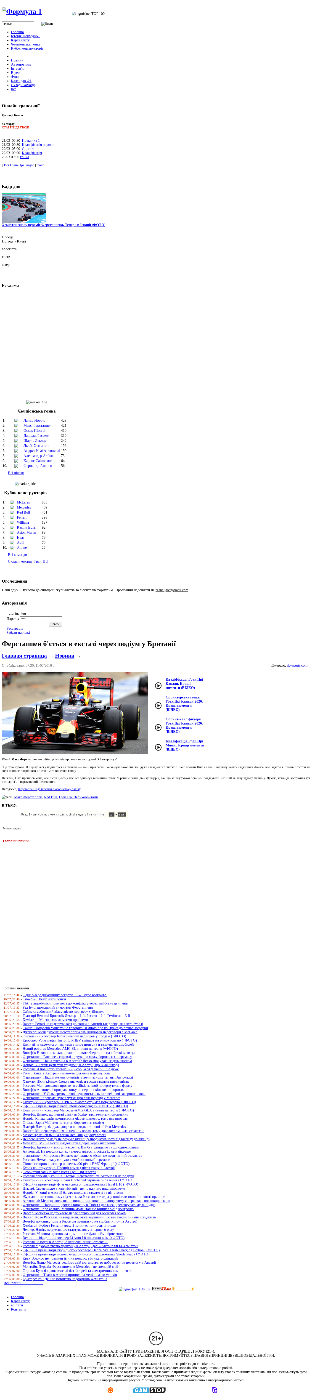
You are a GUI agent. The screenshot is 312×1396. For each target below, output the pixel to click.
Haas (20, 537)
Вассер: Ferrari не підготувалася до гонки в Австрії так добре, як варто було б (83, 1024)
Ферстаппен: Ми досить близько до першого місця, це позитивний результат (82, 1155)
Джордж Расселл (37, 435)
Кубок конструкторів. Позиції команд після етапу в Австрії (69, 1168)
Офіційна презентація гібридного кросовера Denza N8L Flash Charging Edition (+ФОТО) (91, 1250)
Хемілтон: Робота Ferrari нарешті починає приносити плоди (69, 1225)
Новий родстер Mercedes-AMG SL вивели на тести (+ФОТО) (70, 1048)
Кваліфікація (32, 153)
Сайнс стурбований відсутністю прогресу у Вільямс (63, 1011)
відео (30, 165)
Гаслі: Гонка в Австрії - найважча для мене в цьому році (66, 1073)
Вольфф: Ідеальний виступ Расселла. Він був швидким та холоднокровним (81, 1147)
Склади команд (20, 561)
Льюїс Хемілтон (36, 446)
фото (40, 165)
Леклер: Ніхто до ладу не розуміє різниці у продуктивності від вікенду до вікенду (86, 1139)
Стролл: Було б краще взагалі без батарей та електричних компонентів (77, 1271)
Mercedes (24, 507)
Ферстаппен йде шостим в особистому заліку (49, 789)
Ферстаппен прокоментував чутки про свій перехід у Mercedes (71, 1098)
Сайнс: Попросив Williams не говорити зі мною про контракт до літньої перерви (85, 1028)
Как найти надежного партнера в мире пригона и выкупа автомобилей (78, 1044)
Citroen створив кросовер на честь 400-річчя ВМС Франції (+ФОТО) (76, 1164)
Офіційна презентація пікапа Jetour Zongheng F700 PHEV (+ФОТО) (75, 1106)
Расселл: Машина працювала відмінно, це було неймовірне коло (73, 1234)
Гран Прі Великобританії (78, 797)
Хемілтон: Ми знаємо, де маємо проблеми (55, 1020)
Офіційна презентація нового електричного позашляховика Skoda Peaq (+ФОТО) (86, 1254)
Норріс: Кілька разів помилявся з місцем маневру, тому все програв (75, 1118)
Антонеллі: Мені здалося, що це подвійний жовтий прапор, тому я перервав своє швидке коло (96, 1201)
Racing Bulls (26, 527)
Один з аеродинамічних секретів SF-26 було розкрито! (65, 995)
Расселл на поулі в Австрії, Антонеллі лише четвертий (65, 1242)
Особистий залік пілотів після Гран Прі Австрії (59, 1172)
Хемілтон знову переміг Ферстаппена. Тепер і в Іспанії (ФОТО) (53, 225)
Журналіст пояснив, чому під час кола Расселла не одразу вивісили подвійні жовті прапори (94, 1197)
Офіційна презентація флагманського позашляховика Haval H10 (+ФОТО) (80, 1184)
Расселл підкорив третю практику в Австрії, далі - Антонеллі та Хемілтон (80, 1246)
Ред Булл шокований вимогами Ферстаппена (58, 1007)
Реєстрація (15, 628)
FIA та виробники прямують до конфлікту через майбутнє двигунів (75, 1003)
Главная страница (24, 656)
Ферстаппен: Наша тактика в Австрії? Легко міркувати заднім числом (77, 1061)
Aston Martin (26, 532)
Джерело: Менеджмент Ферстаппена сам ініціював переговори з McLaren (80, 1032)
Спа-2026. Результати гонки (44, 999)
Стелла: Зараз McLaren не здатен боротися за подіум (63, 1122)
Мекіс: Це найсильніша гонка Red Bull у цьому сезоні (64, 1135)
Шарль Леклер (35, 440)
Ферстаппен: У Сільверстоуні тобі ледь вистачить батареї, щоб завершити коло (84, 1094)
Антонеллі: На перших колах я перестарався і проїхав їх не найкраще (77, 1151)
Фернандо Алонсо (38, 466)
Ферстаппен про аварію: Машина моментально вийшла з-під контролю (78, 1209)
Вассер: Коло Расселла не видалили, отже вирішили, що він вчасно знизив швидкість (89, 1217)
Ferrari (21, 517)
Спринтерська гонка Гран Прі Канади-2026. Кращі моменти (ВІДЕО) (184, 703)
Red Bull (23, 512)
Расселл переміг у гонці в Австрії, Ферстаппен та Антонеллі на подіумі (78, 1176)
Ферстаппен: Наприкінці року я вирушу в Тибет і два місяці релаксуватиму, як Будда (89, 1205)
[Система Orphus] (76, 817)
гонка (24, 157)
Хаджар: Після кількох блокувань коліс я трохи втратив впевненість (76, 1081)
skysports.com (297, 665)
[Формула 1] (22, 11)
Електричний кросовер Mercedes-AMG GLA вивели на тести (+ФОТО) (78, 1110)
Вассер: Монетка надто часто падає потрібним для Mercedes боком (74, 1213)
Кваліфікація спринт (38, 145)
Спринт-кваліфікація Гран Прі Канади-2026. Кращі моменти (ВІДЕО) (184, 725)
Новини (64, 656)
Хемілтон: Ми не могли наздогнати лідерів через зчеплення (69, 1143)
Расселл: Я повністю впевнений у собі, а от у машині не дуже (71, 1069)
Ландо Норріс (34, 420)
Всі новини (23, 1283)
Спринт (28, 149)
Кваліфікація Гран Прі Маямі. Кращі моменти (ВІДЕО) (185, 745)
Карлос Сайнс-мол (38, 461)
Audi (20, 542)
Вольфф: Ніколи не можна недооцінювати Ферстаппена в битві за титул (79, 1053)
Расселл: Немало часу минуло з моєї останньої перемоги (66, 1160)
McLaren (23, 502)
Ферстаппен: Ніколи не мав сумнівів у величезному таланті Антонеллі (78, 1077)
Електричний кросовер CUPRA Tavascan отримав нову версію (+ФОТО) (79, 1102)
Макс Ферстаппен (38, 425)
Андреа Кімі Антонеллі (42, 451)
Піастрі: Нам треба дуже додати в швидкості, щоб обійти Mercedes (74, 1127)
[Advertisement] (139, 911)
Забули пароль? (18, 632)
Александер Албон (38, 456)
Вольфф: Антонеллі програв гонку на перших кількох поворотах (73, 1090)
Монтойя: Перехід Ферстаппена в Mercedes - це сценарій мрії (70, 1266)
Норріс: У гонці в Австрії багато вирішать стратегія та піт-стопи (73, 1192)
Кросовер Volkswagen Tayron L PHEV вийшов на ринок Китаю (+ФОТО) (80, 1040)
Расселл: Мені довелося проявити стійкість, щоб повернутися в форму (77, 1085)
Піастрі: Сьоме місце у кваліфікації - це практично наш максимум (74, 1188)
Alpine (22, 547)
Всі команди (17, 555)
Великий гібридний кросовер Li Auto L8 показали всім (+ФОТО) (73, 1238)
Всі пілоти (16, 473)
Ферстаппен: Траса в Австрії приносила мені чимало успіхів (70, 1275)
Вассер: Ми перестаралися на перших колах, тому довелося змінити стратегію (83, 1131)
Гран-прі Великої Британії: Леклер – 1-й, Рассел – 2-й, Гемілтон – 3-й (76, 1016)
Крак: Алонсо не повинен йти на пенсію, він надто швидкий (70, 1258)
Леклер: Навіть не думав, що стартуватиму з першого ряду (68, 1229)
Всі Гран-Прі (14, 165)
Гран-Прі (41, 561)
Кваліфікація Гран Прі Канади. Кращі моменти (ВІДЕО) (184, 683)
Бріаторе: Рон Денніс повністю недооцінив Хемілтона (65, 1279)
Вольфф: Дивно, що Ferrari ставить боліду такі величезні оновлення (75, 1114)
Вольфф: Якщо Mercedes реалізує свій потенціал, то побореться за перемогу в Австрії (89, 1262)
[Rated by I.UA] (162, 1289)
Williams (23, 522)
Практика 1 (31, 140)
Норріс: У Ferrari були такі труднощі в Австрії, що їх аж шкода (71, 1065)
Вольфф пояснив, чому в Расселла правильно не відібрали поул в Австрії (80, 1221)
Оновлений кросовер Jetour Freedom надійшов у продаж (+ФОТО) (74, 1036)
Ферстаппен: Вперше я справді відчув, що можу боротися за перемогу (77, 1057)
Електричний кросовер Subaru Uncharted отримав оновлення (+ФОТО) (78, 1180)
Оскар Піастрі (34, 430)
